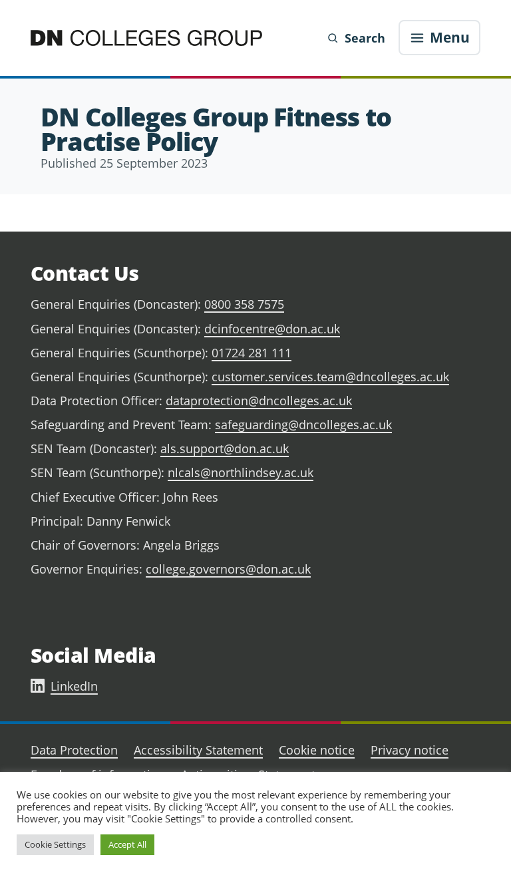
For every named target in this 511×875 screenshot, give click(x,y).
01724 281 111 (251, 353)
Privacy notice (409, 750)
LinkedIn (74, 686)
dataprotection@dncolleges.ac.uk (259, 401)
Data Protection (74, 750)
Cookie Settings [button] (55, 844)
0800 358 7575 (244, 304)
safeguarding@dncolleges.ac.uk (303, 425)
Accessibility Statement (198, 750)
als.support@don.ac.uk (224, 448)
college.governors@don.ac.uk (228, 569)
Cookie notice (317, 750)
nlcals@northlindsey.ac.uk (240, 472)
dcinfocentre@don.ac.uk (272, 329)
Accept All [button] (127, 844)
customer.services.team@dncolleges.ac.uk (330, 377)
